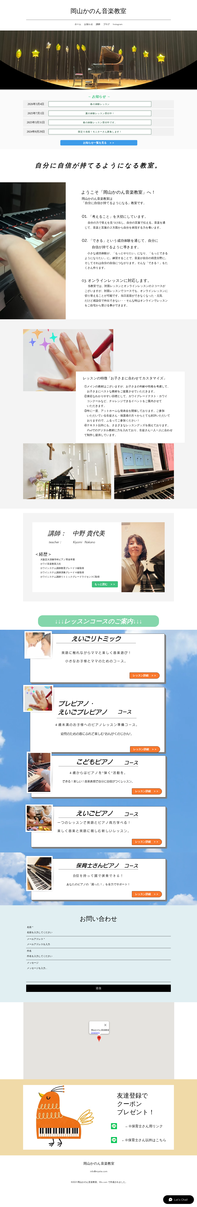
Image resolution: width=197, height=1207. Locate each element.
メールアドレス (35, 939)
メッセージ (32, 963)
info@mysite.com (98, 1171)
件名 (29, 951)
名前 (29, 927)
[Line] (114, 1126)
